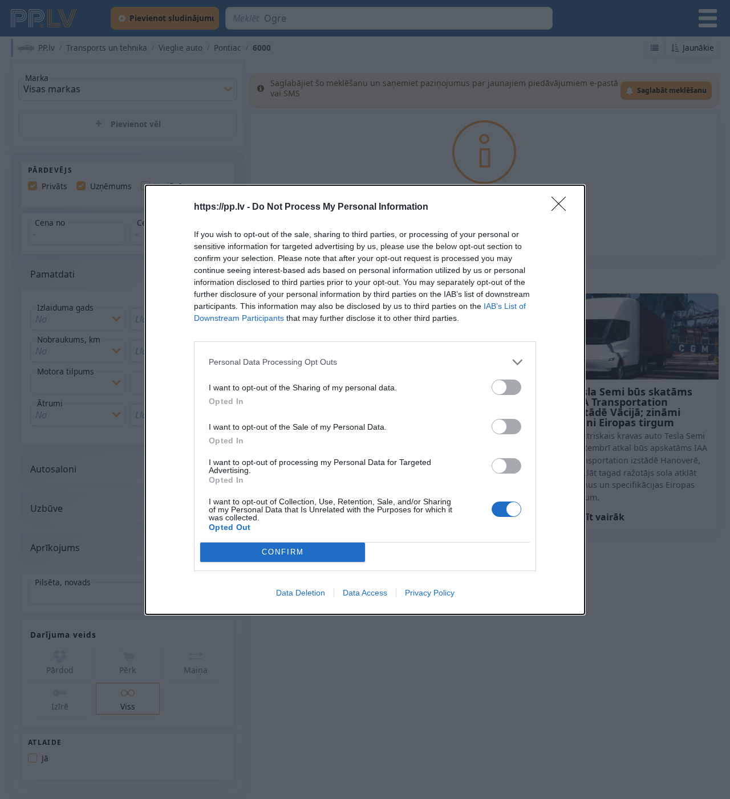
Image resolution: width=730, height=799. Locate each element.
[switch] (506, 387)
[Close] (562, 207)
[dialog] (365, 399)
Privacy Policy (430, 592)
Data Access (365, 592)
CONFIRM (283, 552)
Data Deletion (300, 592)
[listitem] (365, 362)
